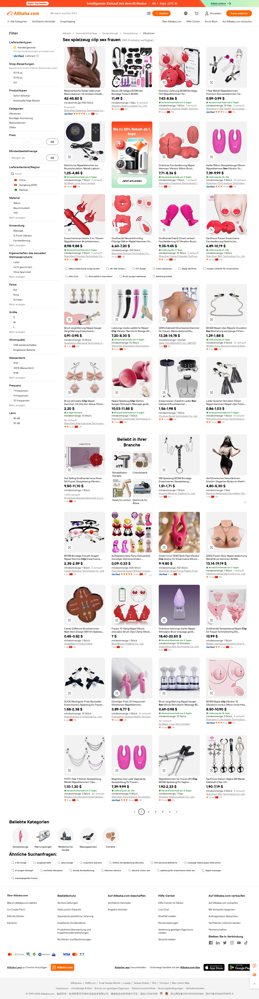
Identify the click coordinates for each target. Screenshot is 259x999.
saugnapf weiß (44, 863)
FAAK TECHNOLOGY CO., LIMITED (177, 343)
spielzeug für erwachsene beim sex (177, 870)
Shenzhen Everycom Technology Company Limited (226, 418)
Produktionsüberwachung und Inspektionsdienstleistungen (74, 931)
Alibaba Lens (14, 967)
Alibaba (67, 33)
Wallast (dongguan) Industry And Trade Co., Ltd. (226, 643)
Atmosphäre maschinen (100, 276)
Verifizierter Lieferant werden (225, 922)
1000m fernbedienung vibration (128, 863)
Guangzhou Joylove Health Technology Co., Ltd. (179, 108)
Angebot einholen (117, 909)
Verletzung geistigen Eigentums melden (175, 931)
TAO (154, 983)
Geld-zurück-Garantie (69, 909)
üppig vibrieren (189, 268)
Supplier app (122, 967)
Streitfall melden (167, 916)
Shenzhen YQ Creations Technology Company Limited (226, 183)
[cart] (197, 13)
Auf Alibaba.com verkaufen (223, 902)
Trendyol (164, 983)
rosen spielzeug (163, 268)
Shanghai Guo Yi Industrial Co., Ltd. (83, 716)
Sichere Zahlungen (67, 902)
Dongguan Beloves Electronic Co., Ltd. (84, 498)
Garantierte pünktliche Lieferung (75, 916)
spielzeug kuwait (164, 276)
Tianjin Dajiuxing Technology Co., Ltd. (84, 570)
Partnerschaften (218, 929)
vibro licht (73, 276)
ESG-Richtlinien (15, 916)
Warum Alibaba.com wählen (22, 902)
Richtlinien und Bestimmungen (74, 939)
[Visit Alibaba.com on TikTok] (246, 943)
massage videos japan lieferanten (204, 863)
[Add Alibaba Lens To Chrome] (62, 967)
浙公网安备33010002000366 (187, 993)
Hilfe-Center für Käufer (170, 902)
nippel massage (213, 870)
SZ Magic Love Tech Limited (79, 183)
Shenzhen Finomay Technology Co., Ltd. (84, 256)
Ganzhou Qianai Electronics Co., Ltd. (225, 573)
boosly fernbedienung (83, 870)
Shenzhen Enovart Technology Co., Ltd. (132, 253)
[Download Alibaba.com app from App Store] (214, 967)
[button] (149, 13)
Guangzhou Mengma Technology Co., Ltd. (84, 343)
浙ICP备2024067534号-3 (219, 993)
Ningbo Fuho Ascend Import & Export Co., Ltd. (226, 345)
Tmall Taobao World (109, 983)
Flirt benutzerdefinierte (165, 863)
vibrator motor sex (141, 870)
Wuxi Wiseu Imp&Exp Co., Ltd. (128, 643)
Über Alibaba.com (17, 895)
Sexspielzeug (130, 33)
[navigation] (33, 423)
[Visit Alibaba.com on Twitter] (225, 943)
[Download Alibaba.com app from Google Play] (240, 967)
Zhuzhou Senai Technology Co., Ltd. (178, 416)
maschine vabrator (92, 863)
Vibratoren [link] (149, 33)
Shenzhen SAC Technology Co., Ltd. (225, 256)
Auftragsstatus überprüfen (223, 916)
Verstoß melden (167, 939)
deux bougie (67, 863)
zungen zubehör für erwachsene (223, 268)
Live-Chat (163, 909)
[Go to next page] (177, 812)
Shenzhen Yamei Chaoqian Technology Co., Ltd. (179, 256)
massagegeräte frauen (26, 878)
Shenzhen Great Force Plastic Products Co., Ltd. (179, 570)
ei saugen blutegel (24, 870)
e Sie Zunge (20, 863)
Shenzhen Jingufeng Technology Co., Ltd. (179, 183)
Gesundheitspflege (86, 33)
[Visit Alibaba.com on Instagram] (232, 943)
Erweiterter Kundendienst (71, 922)
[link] (254, 965)
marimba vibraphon (53, 870)
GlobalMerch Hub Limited (78, 643)
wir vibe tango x (117, 268)
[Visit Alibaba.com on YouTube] (239, 943)
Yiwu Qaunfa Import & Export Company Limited (132, 570)
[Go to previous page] (134, 812)
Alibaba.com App (190, 967)
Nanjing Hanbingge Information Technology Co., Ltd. (226, 493)
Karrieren (12, 922)
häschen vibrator (112, 870)
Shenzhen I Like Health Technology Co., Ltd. (226, 108)
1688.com (90, 983)
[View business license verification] (161, 993)
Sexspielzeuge (110, 33)
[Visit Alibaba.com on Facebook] (211, 943)
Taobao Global (141, 983)
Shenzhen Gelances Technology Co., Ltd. (84, 110)
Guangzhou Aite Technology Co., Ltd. (179, 646)
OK (52, 141)
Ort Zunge (141, 268)
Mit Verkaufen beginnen (222, 909)
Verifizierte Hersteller (119, 902)
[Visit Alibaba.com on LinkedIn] (218, 943)
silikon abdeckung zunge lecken (84, 268)
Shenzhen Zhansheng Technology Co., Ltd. (132, 345)
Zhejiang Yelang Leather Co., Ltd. (129, 105)
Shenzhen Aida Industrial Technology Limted (84, 423)
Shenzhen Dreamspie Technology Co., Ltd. (132, 418)
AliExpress (76, 983)
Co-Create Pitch (16, 909)
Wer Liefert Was (180, 983)
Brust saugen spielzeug (134, 276)
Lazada (126, 983)
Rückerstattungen (168, 922)
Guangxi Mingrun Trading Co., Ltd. (177, 493)
